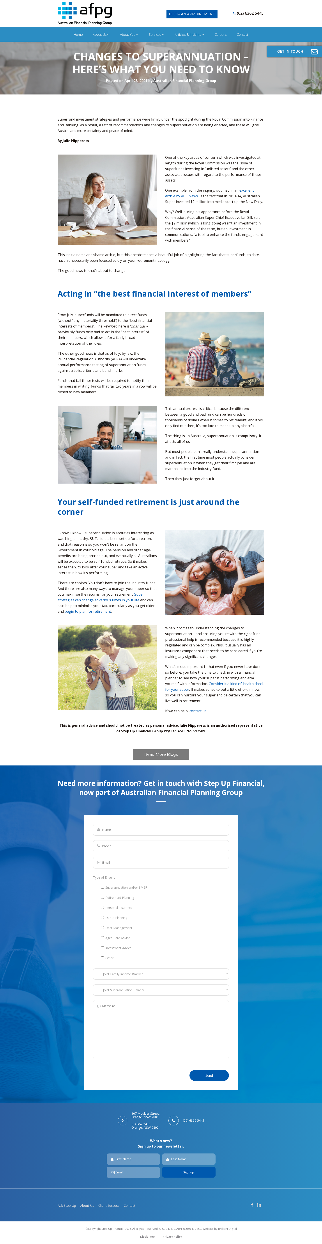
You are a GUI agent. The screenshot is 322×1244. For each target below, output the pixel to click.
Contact (242, 34)
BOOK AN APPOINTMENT (192, 14)
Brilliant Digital (227, 1229)
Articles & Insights (188, 34)
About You (127, 34)
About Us (100, 34)
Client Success (109, 1205)
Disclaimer (147, 1237)
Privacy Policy (172, 1237)
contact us (197, 710)
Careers (221, 34)
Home (78, 34)
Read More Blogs (161, 754)
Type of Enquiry (104, 877)
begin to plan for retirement (88, 611)
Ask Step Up (67, 1205)
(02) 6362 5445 (250, 13)
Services (155, 34)
